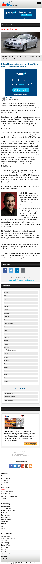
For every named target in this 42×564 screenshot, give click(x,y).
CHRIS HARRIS (13, 100)
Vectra (6, 371)
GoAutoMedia (5, 536)
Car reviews (4, 480)
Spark (6, 357)
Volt (5, 378)
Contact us (4, 552)
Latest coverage (6, 478)
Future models (5, 487)
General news (5, 521)
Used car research (6, 519)
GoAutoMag (5, 543)
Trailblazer (7, 367)
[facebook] (11, 466)
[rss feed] (30, 466)
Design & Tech (5, 545)
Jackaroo (6, 340)
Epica (5, 334)
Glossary (3, 528)
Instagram (29, 280)
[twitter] (15, 466)
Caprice (6, 306)
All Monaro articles (9, 396)
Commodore (7, 320)
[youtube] (23, 466)
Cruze (5, 327)
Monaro (6, 347)
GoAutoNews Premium (8, 538)
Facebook (12, 280)
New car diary (5, 515)
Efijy (5, 330)
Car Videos (4, 482)
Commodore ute (8, 323)
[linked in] (19, 466)
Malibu (6, 344)
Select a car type (6, 508)
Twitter (20, 280)
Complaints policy (6, 558)
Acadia (6, 292)
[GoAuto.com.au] (9, 7)
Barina (6, 303)
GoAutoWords (5, 547)
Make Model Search (7, 491)
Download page (30, 444)
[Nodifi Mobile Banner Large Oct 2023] (20, 19)
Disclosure (4, 556)
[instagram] (27, 466)
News (3, 489)
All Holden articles (9, 393)
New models (5, 485)
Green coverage (6, 517)
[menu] (39, 3)
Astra (5, 299)
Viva (5, 374)
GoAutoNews (5, 540)
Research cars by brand (8, 510)
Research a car (5, 506)
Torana (6, 364)
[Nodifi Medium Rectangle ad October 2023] (21, 95)
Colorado (6, 313)
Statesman (7, 360)
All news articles (8, 400)
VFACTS (4, 524)
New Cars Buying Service (9, 496)
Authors (3, 549)
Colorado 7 (7, 316)
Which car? (4, 513)
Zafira (6, 381)
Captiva (6, 309)
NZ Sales (4, 526)
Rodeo (6, 353)
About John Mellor (7, 554)
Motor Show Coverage (8, 494)
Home (3, 476)
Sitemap (3, 498)
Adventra (6, 296)
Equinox (6, 337)
